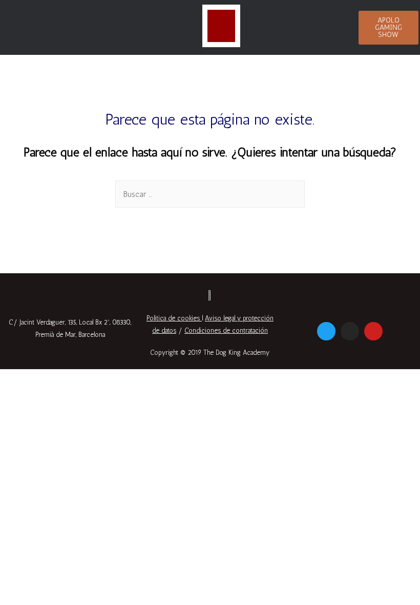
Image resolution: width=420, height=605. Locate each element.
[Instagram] (350, 331)
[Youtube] (373, 331)
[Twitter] (326, 331)
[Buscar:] (210, 194)
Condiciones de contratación (226, 330)
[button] (389, 28)
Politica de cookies (173, 318)
